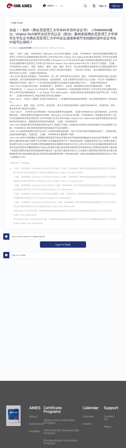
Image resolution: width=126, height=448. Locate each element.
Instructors (34, 424)
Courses (88, 416)
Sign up (116, 6)
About (33, 416)
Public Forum (17, 23)
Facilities (34, 431)
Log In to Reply (63, 244)
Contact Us (109, 418)
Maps (107, 426)
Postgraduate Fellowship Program (60, 442)
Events (87, 424)
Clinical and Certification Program (59, 421)
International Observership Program (61, 432)
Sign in (102, 6)
